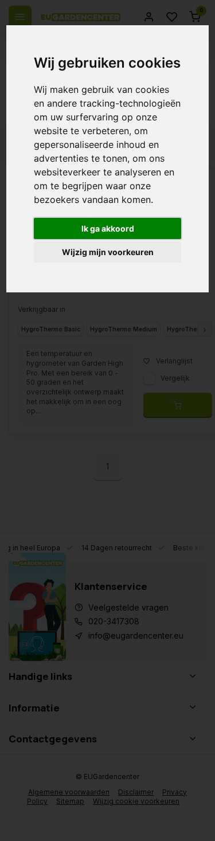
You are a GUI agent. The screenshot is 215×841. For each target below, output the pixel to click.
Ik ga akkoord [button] (107, 228)
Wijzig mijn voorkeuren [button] (108, 252)
